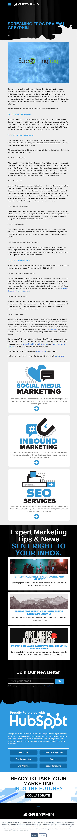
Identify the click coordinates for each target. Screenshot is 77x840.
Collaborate (38, 795)
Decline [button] (43, 835)
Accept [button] (34, 835)
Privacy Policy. (48, 686)
